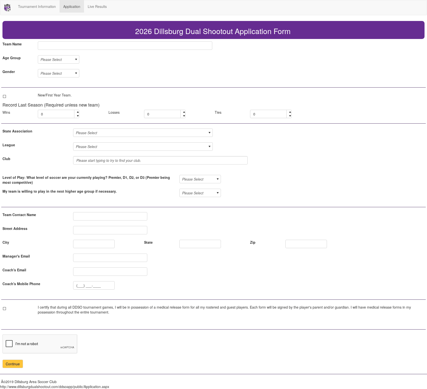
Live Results (97, 6)
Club (6, 158)
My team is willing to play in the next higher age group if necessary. (59, 191)
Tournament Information (37, 6)
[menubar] (62, 6)
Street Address (14, 228)
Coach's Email (14, 269)
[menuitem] (37, 6)
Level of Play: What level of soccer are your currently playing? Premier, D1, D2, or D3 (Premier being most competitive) (86, 180)
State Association (17, 131)
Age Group (11, 57)
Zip (253, 242)
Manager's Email (16, 256)
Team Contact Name (19, 214)
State (148, 242)
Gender (8, 71)
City (5, 242)
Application (71, 6)
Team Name (12, 43)
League (8, 144)
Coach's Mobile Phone (21, 283)
